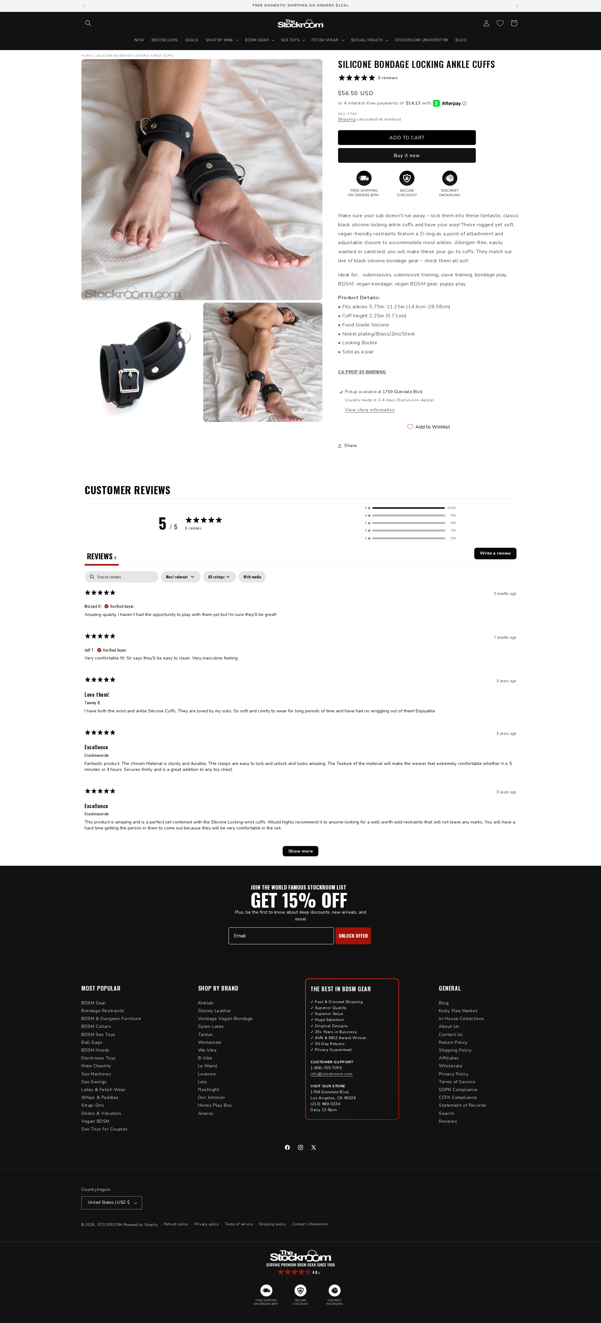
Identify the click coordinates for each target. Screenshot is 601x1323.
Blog (444, 1003)
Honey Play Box (215, 1105)
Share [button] (350, 446)
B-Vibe (205, 1058)
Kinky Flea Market (458, 1011)
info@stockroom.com (332, 1073)
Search (446, 1113)
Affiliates (449, 1058)
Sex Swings (94, 1082)
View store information (370, 410)
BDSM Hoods (95, 1050)
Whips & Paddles (100, 1097)
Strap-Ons (92, 1105)
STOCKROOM (109, 1225)
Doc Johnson (211, 1097)
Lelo (202, 1082)
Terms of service (239, 1224)
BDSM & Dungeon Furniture (111, 1019)
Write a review (495, 553)
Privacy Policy (453, 1074)
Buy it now (407, 155)
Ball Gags (91, 1042)
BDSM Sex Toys (98, 1035)
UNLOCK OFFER (353, 935)
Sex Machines (96, 1074)
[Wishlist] (500, 23)
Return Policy (453, 1042)
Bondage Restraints (102, 1011)
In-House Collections (461, 1019)
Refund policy (176, 1224)
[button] (88, 23)
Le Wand (207, 1066)
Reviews (448, 1121)
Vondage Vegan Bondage (225, 1019)
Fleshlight (208, 1090)
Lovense (207, 1074)
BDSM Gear (93, 1003)
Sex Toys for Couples (104, 1129)
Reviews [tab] (101, 556)
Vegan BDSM (95, 1121)
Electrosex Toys (98, 1058)
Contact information (310, 1224)
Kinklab (206, 1003)
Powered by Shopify (141, 1225)
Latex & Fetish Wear (103, 1090)
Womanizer (210, 1042)
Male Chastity (96, 1066)
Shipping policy (272, 1224)
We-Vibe (207, 1050)
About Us (449, 1026)
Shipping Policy (455, 1050)
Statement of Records (462, 1105)
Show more (300, 851)
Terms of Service (457, 1082)
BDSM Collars (96, 1026)
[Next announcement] (517, 6)
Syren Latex (211, 1026)
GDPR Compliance (458, 1090)
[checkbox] (252, 576)
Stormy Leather (214, 1011)
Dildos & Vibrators (101, 1113)
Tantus (205, 1035)
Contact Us (451, 1035)
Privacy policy (206, 1224)
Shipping (347, 119)
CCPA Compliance (458, 1097)
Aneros (206, 1113)
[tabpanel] (300, 717)
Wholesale (450, 1066)
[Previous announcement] (83, 6)
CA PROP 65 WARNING (362, 372)
